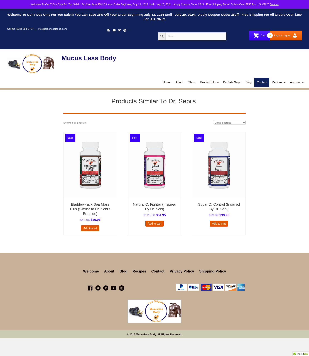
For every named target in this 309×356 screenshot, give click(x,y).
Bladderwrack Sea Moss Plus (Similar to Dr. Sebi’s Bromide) (90, 209)
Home (166, 82)
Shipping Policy (212, 271)
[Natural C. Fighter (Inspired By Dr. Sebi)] (154, 165)
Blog (249, 82)
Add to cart (90, 228)
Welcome (91, 271)
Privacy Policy (182, 271)
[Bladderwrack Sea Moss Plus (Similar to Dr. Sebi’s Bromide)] (90, 165)
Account (295, 82)
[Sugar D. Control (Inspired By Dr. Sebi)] (219, 165)
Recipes (277, 82)
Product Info (207, 82)
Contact (262, 82)
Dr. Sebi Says (232, 82)
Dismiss (274, 4)
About (179, 82)
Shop (191, 82)
